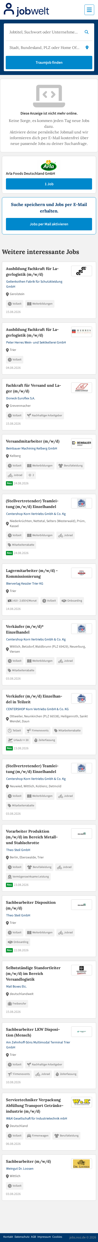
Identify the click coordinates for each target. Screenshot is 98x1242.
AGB (33, 1237)
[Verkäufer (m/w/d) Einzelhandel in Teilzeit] (49, 722)
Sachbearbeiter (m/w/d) (28, 1161)
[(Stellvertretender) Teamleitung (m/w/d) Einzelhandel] (49, 527)
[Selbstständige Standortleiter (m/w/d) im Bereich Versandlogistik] (49, 989)
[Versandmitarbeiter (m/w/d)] (49, 462)
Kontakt (8, 1237)
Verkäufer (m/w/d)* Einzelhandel (25, 629)
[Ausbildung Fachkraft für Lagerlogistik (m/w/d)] (49, 290)
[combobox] (44, 32)
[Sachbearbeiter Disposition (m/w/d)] (49, 926)
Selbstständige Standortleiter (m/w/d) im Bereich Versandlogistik (33, 973)
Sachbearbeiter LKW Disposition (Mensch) (33, 1032)
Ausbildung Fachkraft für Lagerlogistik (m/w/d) (32, 271)
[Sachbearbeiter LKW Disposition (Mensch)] (49, 1056)
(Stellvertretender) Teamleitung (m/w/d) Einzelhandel (32, 503)
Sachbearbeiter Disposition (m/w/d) (31, 905)
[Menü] (89, 10)
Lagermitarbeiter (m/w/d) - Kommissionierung (32, 573)
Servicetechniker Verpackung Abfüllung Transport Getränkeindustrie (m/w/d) (35, 1105)
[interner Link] (26, 10)
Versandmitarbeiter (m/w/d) (32, 441)
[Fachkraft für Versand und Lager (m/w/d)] (49, 404)
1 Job (49, 184)
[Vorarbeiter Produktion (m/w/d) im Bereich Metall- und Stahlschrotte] (49, 857)
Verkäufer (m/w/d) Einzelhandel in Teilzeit (34, 699)
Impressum (44, 1237)
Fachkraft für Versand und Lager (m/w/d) (33, 388)
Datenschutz (22, 1237)
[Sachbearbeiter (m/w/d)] (49, 1177)
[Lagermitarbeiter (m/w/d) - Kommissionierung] (49, 589)
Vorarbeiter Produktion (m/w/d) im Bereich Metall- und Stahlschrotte (32, 837)
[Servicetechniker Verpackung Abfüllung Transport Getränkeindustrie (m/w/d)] (49, 1121)
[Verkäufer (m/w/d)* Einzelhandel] (49, 652)
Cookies (57, 1237)
